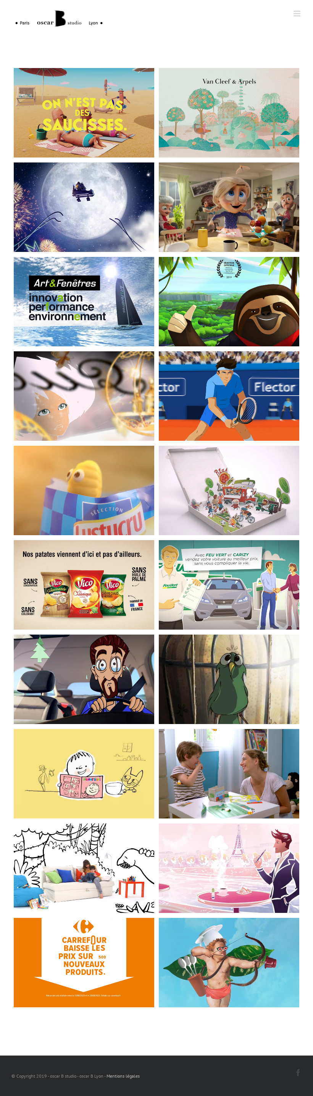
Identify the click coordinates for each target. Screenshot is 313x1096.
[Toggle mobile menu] (298, 14)
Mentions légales (123, 1076)
